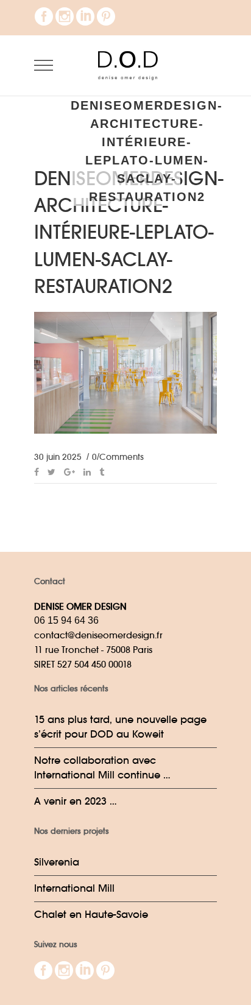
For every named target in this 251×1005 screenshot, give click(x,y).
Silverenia (56, 862)
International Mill (74, 888)
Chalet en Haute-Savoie (91, 914)
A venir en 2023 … (75, 801)
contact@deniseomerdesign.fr (98, 635)
